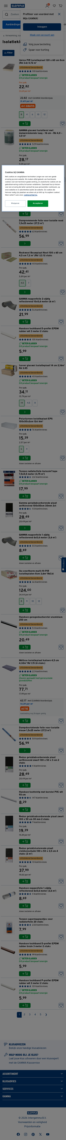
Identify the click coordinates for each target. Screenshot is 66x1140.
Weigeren (15, 203)
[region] (33, 188)
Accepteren (38, 203)
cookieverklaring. (30, 195)
